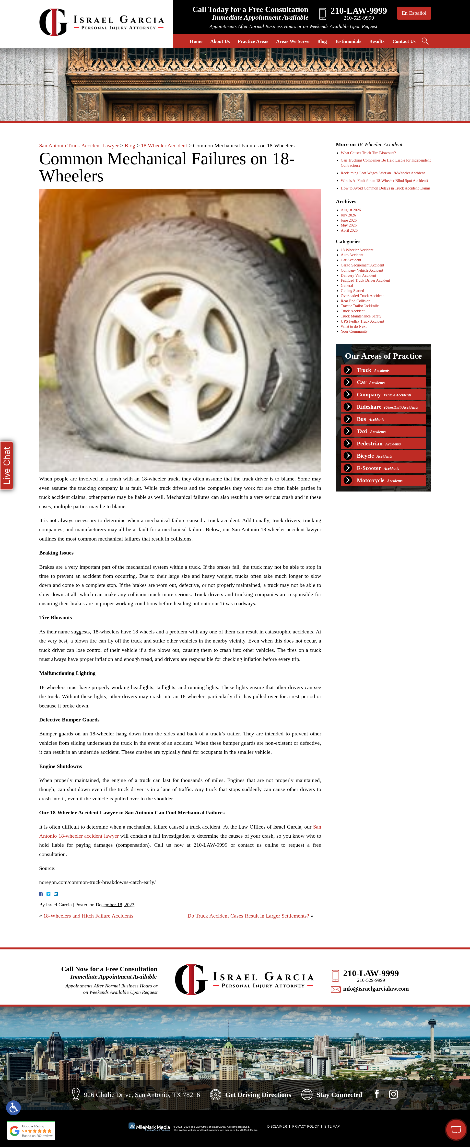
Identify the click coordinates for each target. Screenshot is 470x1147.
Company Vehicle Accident (362, 270)
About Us (220, 41)
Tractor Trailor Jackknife (360, 306)
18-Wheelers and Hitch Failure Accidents (88, 916)
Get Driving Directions (258, 1094)
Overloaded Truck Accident (362, 296)
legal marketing (211, 1130)
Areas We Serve (292, 41)
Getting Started (352, 291)
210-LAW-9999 (371, 973)
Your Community (354, 331)
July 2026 (348, 215)
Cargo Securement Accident (362, 265)
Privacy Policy (305, 1126)
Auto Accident (352, 255)
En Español (414, 13)
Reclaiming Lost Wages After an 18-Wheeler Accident (383, 173)
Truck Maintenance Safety (361, 316)
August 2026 (351, 210)
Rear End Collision (355, 301)
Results (377, 41)
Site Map (332, 1126)
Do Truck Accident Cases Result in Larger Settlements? (248, 916)
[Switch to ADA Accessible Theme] (13, 1107)
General (347, 285)
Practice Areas (253, 41)
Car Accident (351, 260)
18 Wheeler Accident (164, 145)
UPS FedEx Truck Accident (362, 321)
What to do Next (353, 326)
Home (196, 41)
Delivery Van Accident (358, 275)
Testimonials (348, 41)
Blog (322, 41)
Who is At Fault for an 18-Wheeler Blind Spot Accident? (384, 180)
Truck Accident (352, 311)
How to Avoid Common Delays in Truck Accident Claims (385, 188)
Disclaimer (277, 1126)
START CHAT (433, 1097)
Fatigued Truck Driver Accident (365, 280)
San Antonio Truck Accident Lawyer (79, 145)
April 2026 (349, 230)
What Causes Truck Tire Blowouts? (368, 153)
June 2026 (349, 220)
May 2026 (349, 225)
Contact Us (404, 41)
